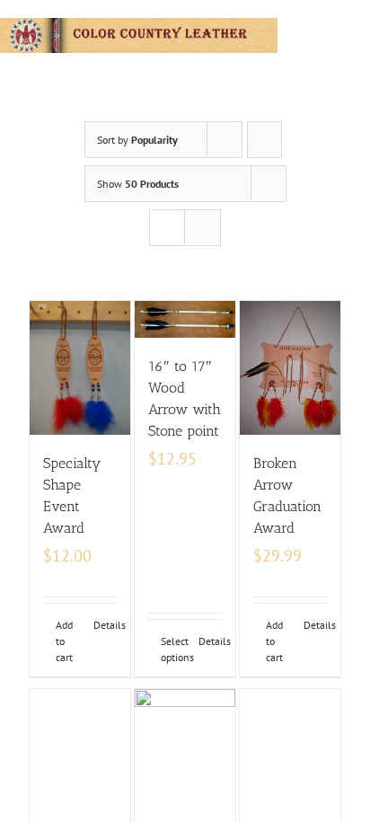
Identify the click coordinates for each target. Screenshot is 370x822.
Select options (172, 649)
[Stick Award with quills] (185, 755)
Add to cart (64, 641)
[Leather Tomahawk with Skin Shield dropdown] (80, 755)
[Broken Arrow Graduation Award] (290, 368)
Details (105, 625)
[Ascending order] (264, 139)
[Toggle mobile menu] (363, 27)
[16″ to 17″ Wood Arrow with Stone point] (185, 319)
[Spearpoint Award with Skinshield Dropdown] (290, 749)
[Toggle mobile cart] (330, 27)
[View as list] (202, 227)
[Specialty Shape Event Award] (80, 368)
